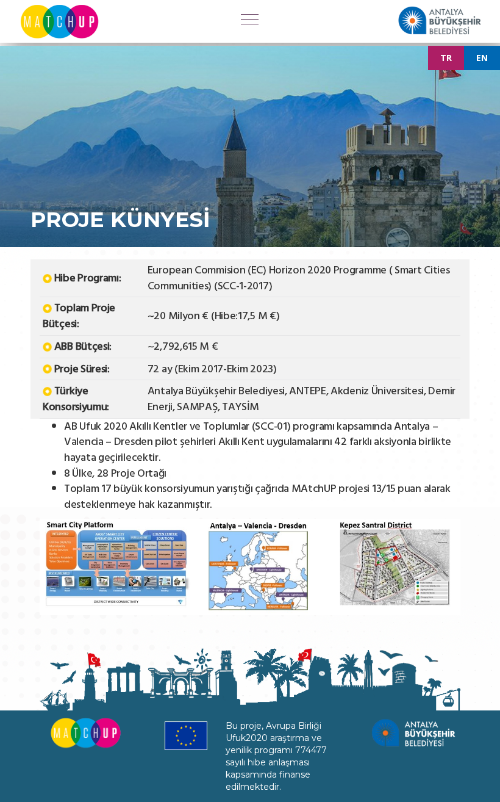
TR (446, 57)
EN (482, 57)
